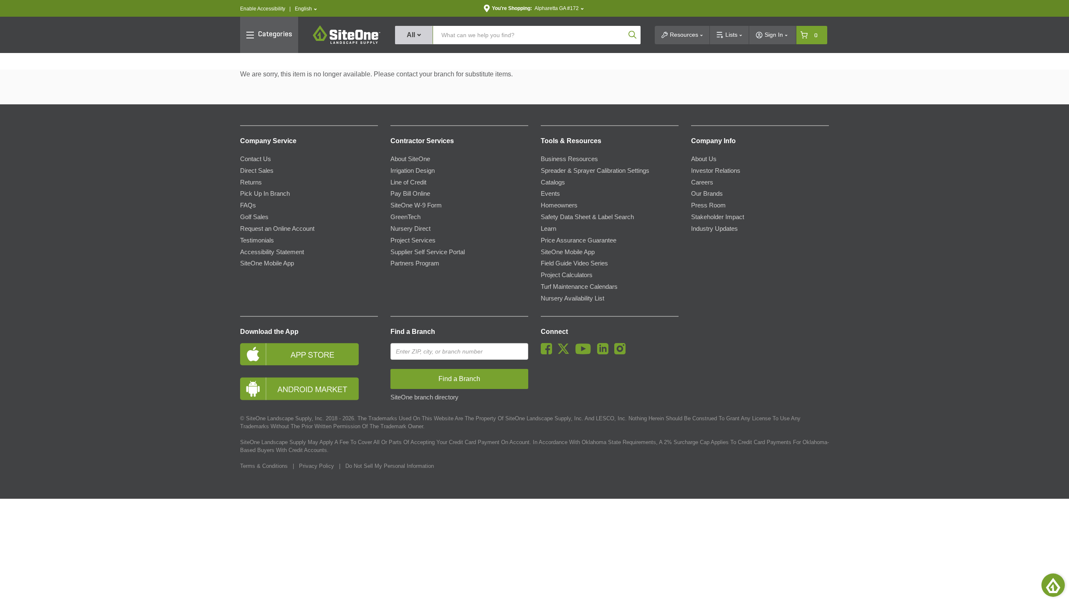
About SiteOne (410, 159)
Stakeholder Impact (717, 217)
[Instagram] (622, 352)
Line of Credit (408, 182)
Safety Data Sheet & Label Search (587, 217)
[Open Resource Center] (1053, 585)
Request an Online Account (277, 228)
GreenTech (405, 217)
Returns (251, 182)
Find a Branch (412, 331)
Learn (548, 228)
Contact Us (255, 159)
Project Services (413, 240)
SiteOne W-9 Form (416, 205)
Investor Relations (715, 170)
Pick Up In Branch (265, 193)
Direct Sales (257, 170)
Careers (702, 182)
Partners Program (414, 263)
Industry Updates (714, 228)
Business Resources (569, 159)
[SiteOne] (346, 42)
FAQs (248, 205)
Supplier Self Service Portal (427, 252)
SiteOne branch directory (424, 397)
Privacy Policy (316, 466)
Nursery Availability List (572, 298)
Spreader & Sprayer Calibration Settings (595, 170)
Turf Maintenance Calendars (579, 286)
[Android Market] (309, 388)
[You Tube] (585, 352)
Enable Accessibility (262, 9)
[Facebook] (548, 352)
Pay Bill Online (410, 193)
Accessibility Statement (272, 252)
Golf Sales (254, 217)
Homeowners (559, 205)
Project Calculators (567, 275)
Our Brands (707, 193)
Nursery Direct (410, 228)
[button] (306, 9)
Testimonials (257, 240)
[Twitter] (565, 352)
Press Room (708, 205)
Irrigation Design (412, 170)
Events (550, 193)
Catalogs (553, 182)
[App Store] (309, 354)
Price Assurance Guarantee (578, 240)
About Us (704, 159)
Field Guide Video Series (574, 263)
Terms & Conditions (264, 466)
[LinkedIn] (605, 352)
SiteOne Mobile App (267, 263)
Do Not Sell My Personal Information (389, 466)
